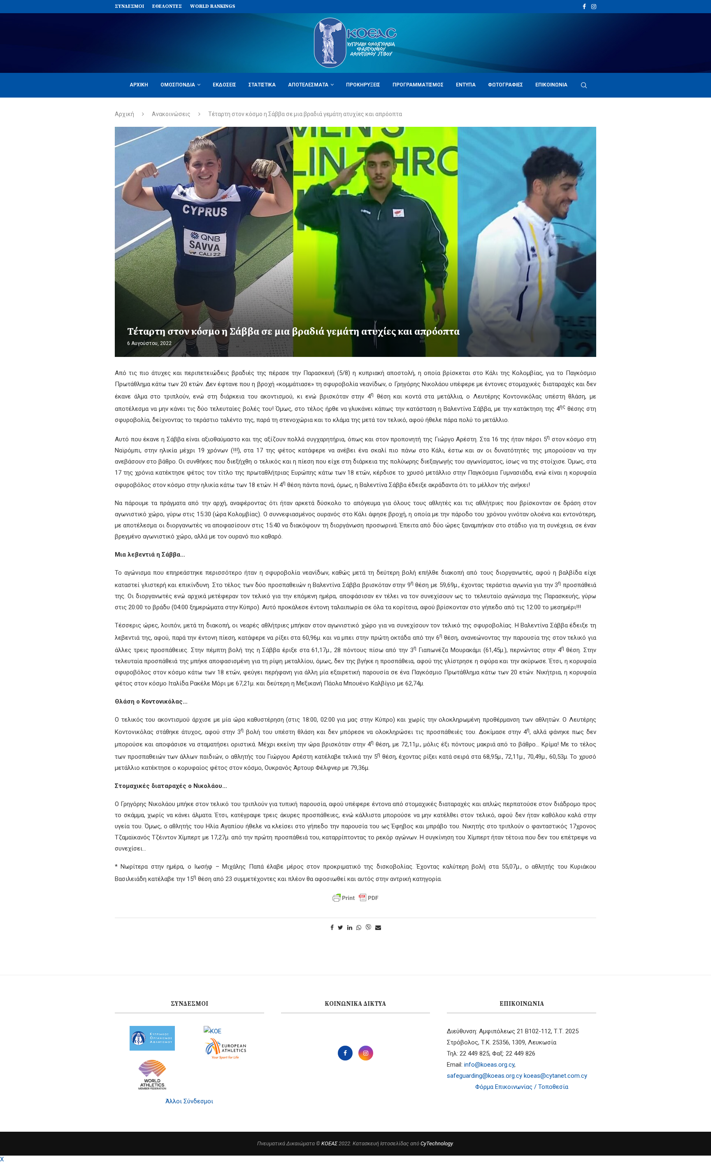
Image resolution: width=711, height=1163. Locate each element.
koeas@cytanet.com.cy (555, 1075)
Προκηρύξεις (363, 85)
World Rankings (212, 6)
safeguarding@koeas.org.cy (484, 1075)
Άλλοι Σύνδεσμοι (189, 1101)
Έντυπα (466, 85)
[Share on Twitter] (340, 927)
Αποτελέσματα (308, 85)
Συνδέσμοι (129, 6)
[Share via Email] (378, 927)
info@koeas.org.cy (489, 1064)
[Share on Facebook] (332, 927)
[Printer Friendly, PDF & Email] (355, 898)
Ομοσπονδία (177, 85)
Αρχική (139, 85)
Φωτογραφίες (505, 85)
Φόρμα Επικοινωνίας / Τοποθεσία (521, 1087)
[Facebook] (584, 6)
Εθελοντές (167, 6)
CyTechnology (437, 1143)
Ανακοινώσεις (171, 114)
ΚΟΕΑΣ (329, 1143)
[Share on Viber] (368, 927)
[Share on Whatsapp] (358, 927)
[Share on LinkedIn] (349, 927)
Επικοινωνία (551, 85)
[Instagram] (593, 6)
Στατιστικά (262, 85)
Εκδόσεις (224, 85)
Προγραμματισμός (418, 85)
